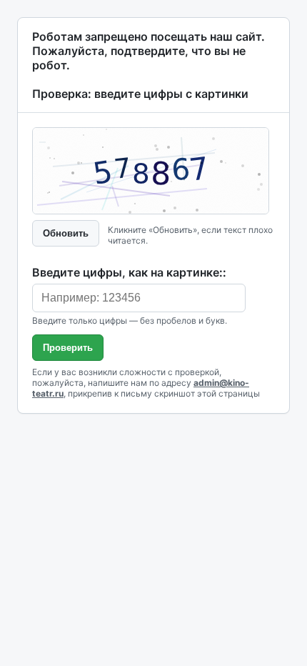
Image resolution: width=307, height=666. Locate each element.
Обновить (66, 233)
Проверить (68, 347)
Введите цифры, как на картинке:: (129, 272)
